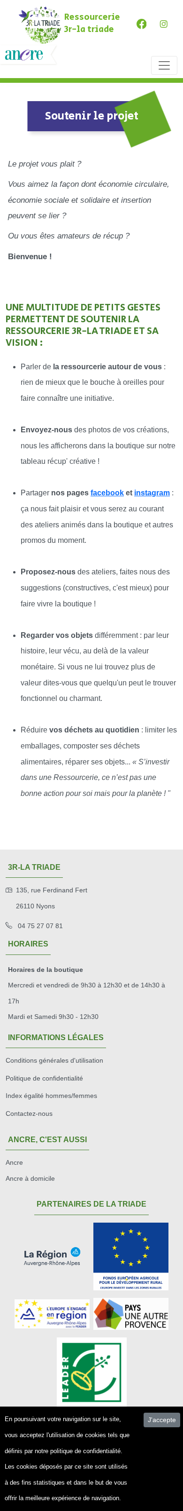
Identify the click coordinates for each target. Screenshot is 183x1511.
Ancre (14, 1162)
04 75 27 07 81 (39, 926)
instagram (152, 493)
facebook (107, 493)
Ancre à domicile (30, 1178)
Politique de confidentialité (44, 1078)
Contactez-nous (29, 1113)
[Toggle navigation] (164, 65)
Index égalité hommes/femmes (51, 1095)
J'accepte (162, 1420)
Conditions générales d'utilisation (54, 1060)
